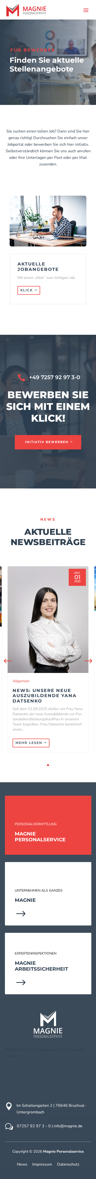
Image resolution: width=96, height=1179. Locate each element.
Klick (26, 290)
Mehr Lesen (29, 743)
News (22, 1164)
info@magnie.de (68, 1126)
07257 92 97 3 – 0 (34, 1126)
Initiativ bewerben (46, 442)
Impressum (42, 1164)
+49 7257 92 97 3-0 (54, 377)
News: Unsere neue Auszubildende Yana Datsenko (45, 696)
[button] (88, 661)
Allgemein (21, 681)
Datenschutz (68, 1164)
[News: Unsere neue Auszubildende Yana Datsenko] (48, 619)
